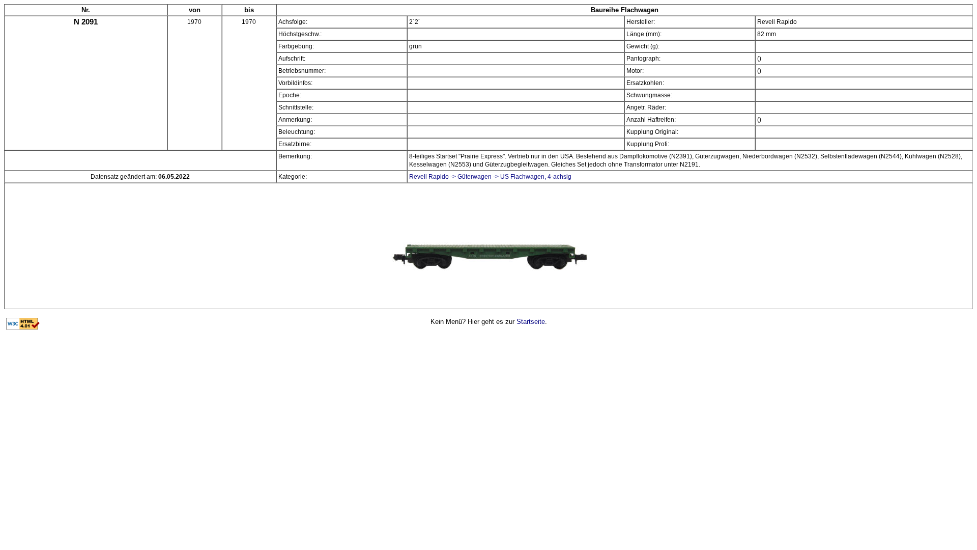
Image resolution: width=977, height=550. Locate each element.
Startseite (530, 321)
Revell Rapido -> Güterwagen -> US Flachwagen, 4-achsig (490, 176)
